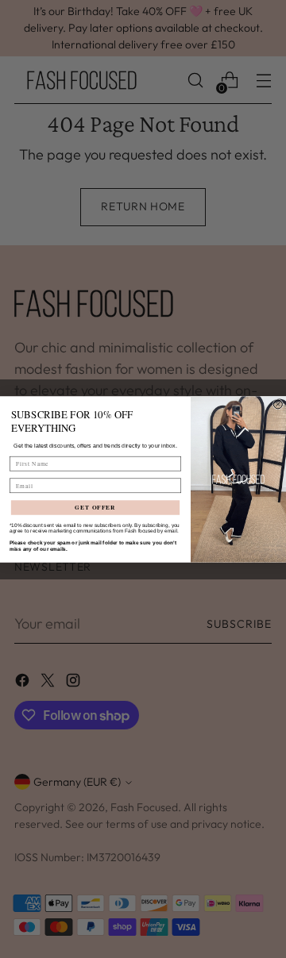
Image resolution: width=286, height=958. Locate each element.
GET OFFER (95, 507)
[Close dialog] (277, 403)
